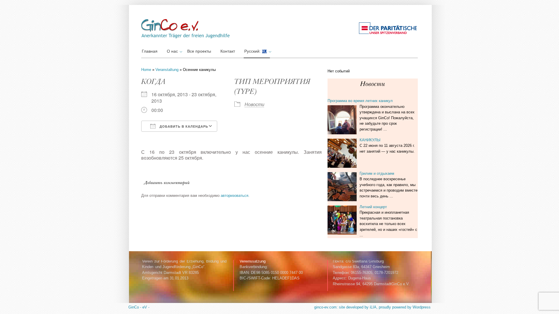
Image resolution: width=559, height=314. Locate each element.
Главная (150, 51)
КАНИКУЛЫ (370, 140)
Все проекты (199, 51)
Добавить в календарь (183, 126)
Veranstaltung (166, 69)
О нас (172, 51)
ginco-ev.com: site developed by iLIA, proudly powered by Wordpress (372, 307)
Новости (254, 104)
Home (146, 69)
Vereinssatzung (253, 261)
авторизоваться (234, 195)
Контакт (227, 51)
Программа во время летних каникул (360, 101)
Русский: (253, 51)
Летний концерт (373, 207)
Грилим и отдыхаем (377, 173)
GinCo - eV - (138, 307)
